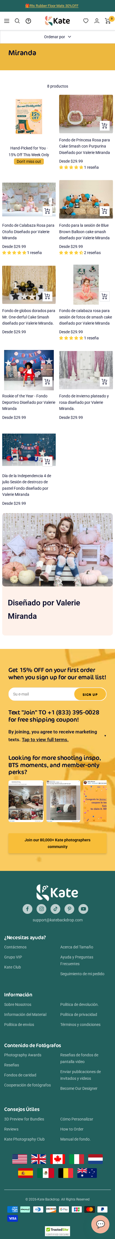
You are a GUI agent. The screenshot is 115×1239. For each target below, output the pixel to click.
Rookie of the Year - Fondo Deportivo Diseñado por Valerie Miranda (28, 402)
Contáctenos (15, 947)
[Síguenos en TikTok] (55, 909)
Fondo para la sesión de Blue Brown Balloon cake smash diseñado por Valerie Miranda (84, 231)
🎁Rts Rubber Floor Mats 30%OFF (51, 5)
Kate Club (12, 967)
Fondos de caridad (20, 1075)
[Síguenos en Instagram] (41, 909)
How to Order (71, 1129)
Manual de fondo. (75, 1139)
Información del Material (25, 1014)
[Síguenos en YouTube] (83, 909)
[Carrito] (108, 21)
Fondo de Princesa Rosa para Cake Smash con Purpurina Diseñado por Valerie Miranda (84, 146)
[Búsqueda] (17, 20)
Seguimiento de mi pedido (82, 974)
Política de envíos (19, 1024)
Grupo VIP (13, 957)
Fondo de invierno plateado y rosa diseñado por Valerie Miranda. (84, 402)
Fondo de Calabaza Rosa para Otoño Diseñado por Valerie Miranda (28, 231)
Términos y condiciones (80, 1024)
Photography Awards (22, 1055)
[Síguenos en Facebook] (27, 909)
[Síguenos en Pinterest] (69, 909)
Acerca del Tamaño (76, 947)
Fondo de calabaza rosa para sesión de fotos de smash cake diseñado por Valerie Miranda (85, 316)
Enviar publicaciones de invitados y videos (80, 1075)
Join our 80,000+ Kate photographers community (57, 843)
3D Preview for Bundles (24, 1119)
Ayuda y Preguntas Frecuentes (76, 960)
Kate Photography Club (24, 1139)
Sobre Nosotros (17, 1004)
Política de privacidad (78, 1014)
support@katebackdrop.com (58, 920)
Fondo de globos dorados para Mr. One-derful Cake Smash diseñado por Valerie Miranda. (28, 316)
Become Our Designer (78, 1088)
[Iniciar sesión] (96, 20)
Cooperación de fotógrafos (27, 1085)
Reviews (11, 1129)
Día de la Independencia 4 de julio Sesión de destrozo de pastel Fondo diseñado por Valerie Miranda (26, 485)
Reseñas (11, 1065)
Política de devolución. (79, 1004)
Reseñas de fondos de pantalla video (79, 1058)
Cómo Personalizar (76, 1119)
